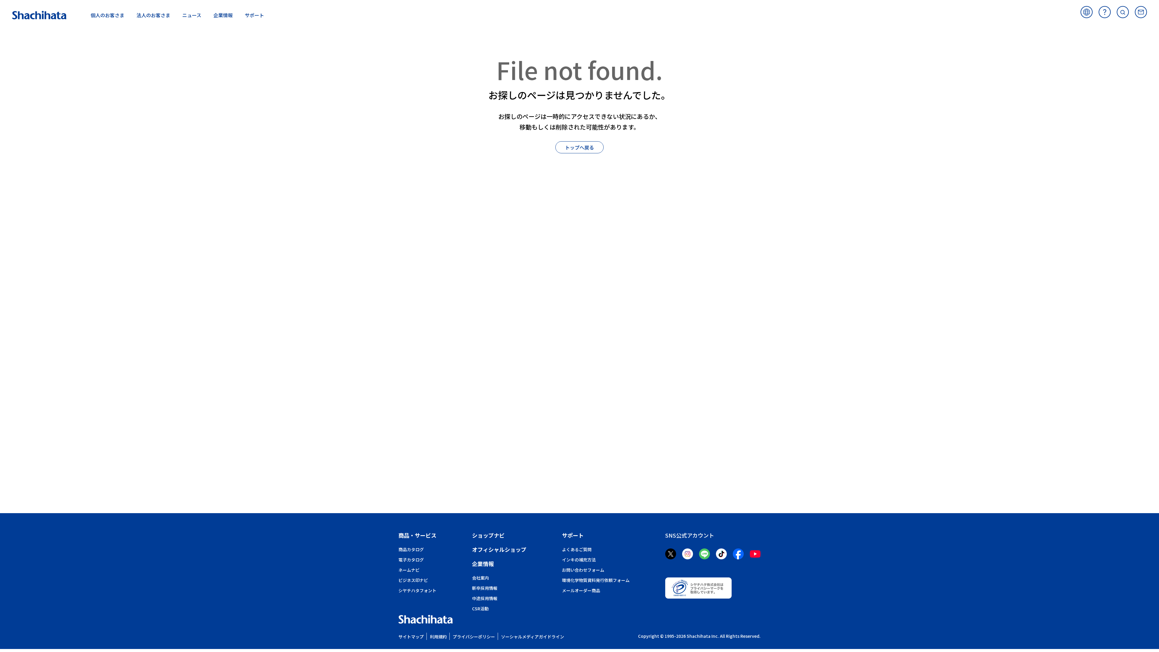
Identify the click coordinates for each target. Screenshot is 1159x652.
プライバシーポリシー (474, 637)
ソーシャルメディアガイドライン (532, 637)
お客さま (107, 15)
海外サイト (1087, 12)
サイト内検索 (1123, 12)
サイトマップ (411, 637)
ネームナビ (409, 570)
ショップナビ (488, 535)
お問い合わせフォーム (583, 570)
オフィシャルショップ (499, 549)
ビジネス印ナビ (413, 580)
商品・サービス (417, 535)
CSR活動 (480, 609)
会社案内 (480, 578)
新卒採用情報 (484, 588)
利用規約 (438, 637)
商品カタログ (411, 549)
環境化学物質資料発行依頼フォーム (596, 580)
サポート (573, 535)
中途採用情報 (484, 598)
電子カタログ (411, 560)
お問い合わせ (1141, 12)
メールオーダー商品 (581, 590)
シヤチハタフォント (417, 590)
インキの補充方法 (579, 560)
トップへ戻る (579, 147)
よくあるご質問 (1105, 12)
